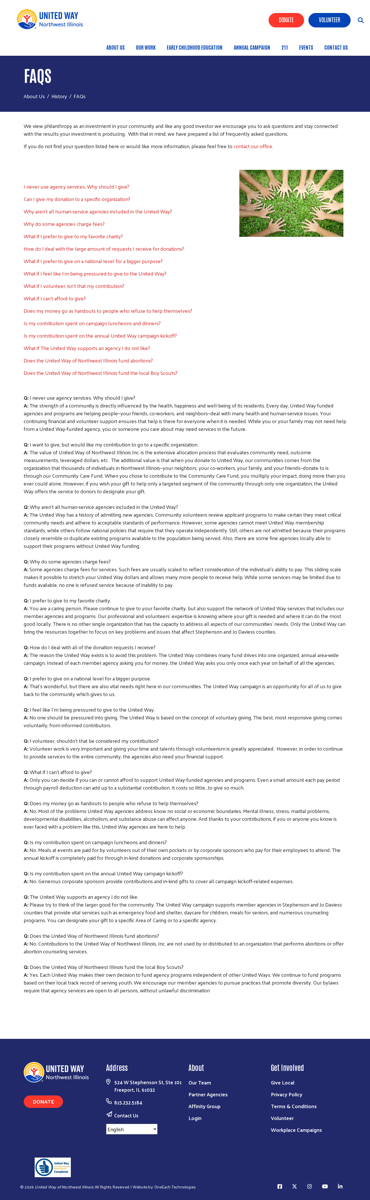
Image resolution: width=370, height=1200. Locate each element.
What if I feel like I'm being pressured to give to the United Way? (95, 273)
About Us (115, 47)
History (59, 96)
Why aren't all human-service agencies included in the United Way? (98, 211)
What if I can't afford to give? (55, 298)
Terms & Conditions (294, 1106)
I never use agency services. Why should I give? (76, 186)
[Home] (52, 19)
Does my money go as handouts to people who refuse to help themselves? (108, 310)
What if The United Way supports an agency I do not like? (87, 348)
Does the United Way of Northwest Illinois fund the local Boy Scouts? (100, 372)
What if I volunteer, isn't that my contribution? (74, 286)
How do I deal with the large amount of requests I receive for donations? (104, 248)
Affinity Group (204, 1106)
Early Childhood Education (195, 47)
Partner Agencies (208, 1094)
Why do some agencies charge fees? (64, 223)
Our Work (146, 47)
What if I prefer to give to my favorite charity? (73, 236)
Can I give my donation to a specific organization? (77, 199)
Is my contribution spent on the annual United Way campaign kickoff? (100, 335)
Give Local (282, 1082)
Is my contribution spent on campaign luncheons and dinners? (92, 323)
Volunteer (329, 19)
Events (306, 47)
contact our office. (253, 146)
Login (194, 1117)
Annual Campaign (252, 47)
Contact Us (336, 47)
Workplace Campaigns (296, 1129)
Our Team (199, 1082)
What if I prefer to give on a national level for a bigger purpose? (93, 261)
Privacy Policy (286, 1094)
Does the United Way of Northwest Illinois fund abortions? (88, 360)
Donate (286, 19)
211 (285, 47)
